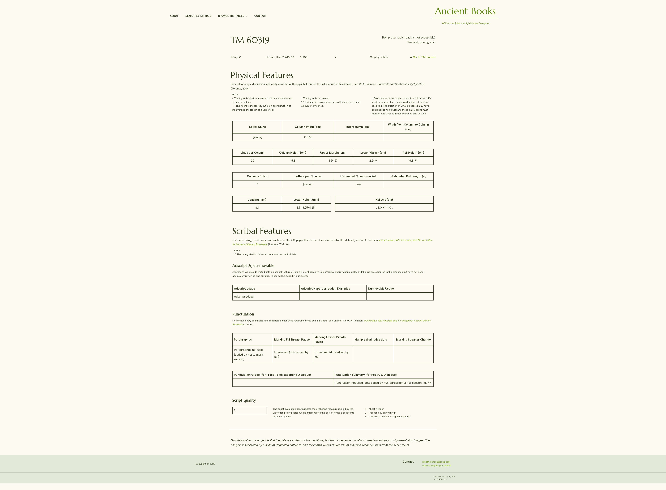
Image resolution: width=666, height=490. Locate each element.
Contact (260, 15)
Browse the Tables (231, 15)
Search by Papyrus (198, 15)
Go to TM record (424, 57)
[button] (245, 16)
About (174, 15)
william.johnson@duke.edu (436, 462)
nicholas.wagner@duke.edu (436, 465)
